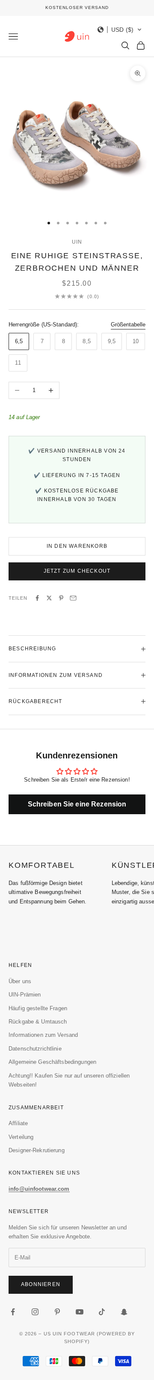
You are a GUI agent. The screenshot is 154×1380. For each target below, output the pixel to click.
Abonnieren (40, 1284)
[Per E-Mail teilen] (73, 598)
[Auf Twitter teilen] (49, 598)
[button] (119, 29)
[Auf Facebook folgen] (13, 1312)
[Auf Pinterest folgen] (57, 1312)
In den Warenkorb (77, 546)
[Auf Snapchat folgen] (124, 1312)
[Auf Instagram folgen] (35, 1312)
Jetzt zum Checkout (77, 571)
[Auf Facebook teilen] (37, 598)
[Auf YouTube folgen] (79, 1312)
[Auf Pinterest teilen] (61, 598)
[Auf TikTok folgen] (102, 1312)
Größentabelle (128, 324)
